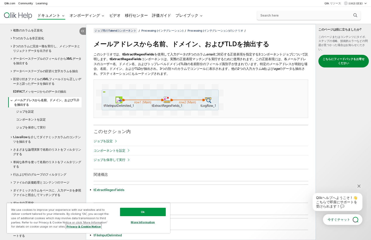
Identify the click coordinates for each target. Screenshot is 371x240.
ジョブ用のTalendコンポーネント (115, 30)
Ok (143, 212)
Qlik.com (9, 3)
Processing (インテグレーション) (162, 30)
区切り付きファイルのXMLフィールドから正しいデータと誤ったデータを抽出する (47, 81)
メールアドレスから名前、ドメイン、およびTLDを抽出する (46, 102)
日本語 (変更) (355, 3)
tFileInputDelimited (108, 235)
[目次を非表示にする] (82, 31)
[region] (88, 218)
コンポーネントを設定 (31, 119)
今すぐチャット (339, 219)
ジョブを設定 (25, 111)
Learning (41, 3)
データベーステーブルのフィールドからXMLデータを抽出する (47, 61)
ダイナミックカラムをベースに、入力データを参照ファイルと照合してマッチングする (47, 192)
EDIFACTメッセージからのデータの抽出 (39, 91)
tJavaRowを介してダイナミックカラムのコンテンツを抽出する (47, 139)
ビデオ (115, 15)
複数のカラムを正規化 (28, 30)
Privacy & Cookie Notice (84, 226)
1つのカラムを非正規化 (28, 38)
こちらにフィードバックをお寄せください (344, 61)
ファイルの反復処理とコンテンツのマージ (41, 182)
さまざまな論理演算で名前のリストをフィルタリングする (47, 152)
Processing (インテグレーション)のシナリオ (215, 30)
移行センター (136, 15)
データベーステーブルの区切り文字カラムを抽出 (45, 71)
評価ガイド (161, 15)
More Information (143, 222)
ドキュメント (48, 15)
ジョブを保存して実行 (31, 127)
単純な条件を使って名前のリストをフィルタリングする (47, 164)
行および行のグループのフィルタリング (39, 174)
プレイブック (186, 15)
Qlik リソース (332, 3)
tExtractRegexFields (109, 190)
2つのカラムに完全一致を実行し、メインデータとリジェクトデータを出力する (46, 48)
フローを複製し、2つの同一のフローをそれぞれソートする (46, 233)
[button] (355, 15)
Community (25, 3)
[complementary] (343, 132)
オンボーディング (85, 15)
